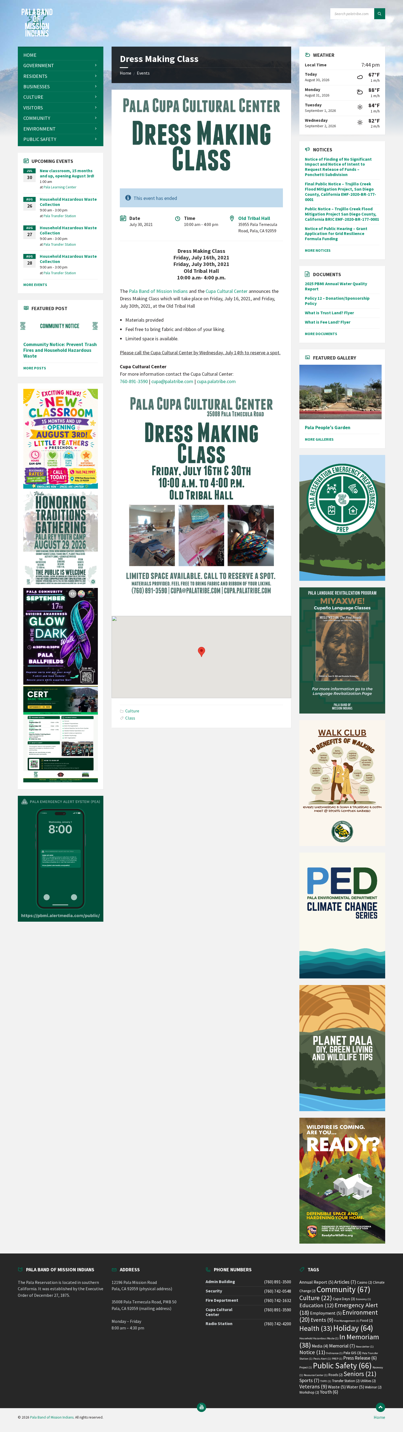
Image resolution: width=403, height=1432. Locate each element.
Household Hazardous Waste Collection (68, 202)
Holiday (353, 1328)
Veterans (313, 1386)
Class (130, 718)
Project (305, 1367)
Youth (329, 1392)
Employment (326, 1313)
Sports (309, 1380)
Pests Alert (322, 1358)
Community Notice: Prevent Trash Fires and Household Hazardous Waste (60, 350)
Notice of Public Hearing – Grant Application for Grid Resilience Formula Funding (336, 234)
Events (143, 73)
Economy (363, 1299)
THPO (325, 1381)
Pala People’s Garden (327, 427)
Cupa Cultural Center (227, 291)
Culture (132, 711)
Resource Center (316, 1375)
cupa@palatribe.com (172, 381)
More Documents (321, 333)
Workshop (309, 1392)
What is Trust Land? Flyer (329, 312)
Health (315, 1328)
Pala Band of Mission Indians (158, 291)
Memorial (342, 1346)
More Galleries (319, 439)
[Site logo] (37, 35)
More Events (35, 284)
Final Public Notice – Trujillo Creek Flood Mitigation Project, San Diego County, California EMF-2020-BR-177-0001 (340, 191)
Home (125, 73)
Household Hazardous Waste (319, 1338)
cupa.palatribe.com (216, 381)
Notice (312, 1352)
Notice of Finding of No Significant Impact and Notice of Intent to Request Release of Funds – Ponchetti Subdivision (338, 167)
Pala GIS (352, 1352)
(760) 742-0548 (277, 1291)
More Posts (34, 368)
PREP (337, 1358)
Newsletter (365, 1346)
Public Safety (342, 1365)
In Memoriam (339, 1340)
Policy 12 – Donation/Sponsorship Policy (337, 301)
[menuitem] (60, 55)
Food (366, 1320)
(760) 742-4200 (277, 1323)
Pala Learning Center (60, 187)
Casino (364, 1282)
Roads (335, 1374)
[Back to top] (380, 1407)
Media (320, 1346)
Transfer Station (346, 1381)
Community (343, 1289)
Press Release (360, 1358)
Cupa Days (344, 1298)
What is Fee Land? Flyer (327, 322)
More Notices (318, 250)
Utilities (368, 1381)
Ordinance (334, 1353)
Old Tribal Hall (254, 218)
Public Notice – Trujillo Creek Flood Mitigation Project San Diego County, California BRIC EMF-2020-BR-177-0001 (342, 214)
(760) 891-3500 (277, 1281)
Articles (345, 1282)
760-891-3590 (134, 381)
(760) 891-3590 (277, 1309)
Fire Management (346, 1321)
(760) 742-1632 (277, 1300)
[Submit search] (379, 13)
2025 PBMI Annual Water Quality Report (336, 286)
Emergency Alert (338, 1308)
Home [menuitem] (379, 1417)
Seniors (360, 1374)
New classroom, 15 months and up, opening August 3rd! (67, 173)
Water (355, 1387)
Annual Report (316, 1282)
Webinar (373, 1387)
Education (316, 1305)
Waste (337, 1387)
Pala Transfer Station (60, 215)
